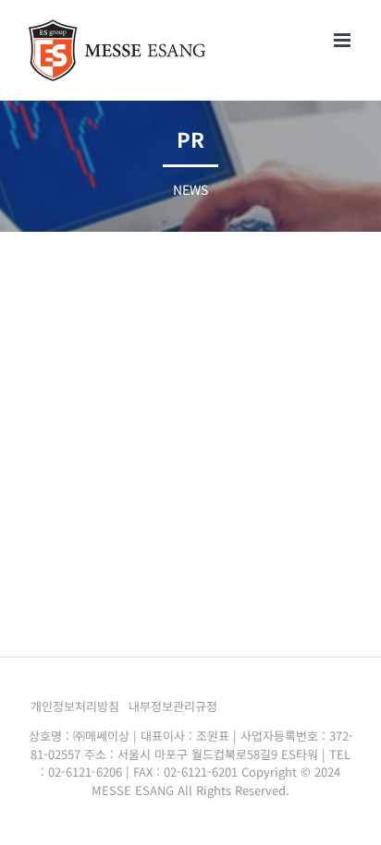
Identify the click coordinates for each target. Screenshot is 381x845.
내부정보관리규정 (173, 706)
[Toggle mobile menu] (343, 40)
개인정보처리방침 (75, 706)
